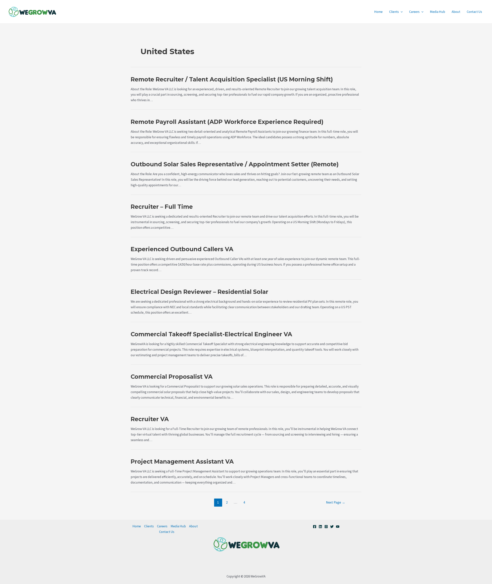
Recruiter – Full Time (162, 206)
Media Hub (437, 12)
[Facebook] (314, 526)
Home (378, 12)
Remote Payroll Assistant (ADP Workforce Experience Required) (227, 121)
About (456, 12)
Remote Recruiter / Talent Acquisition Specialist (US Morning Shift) (232, 79)
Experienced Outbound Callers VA (182, 249)
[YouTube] (337, 526)
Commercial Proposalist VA (172, 376)
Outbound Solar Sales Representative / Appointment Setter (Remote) (235, 164)
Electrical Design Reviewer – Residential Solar (199, 291)
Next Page (335, 502)
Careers (414, 12)
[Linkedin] (320, 526)
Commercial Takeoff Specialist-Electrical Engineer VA (211, 334)
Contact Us (474, 12)
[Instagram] (326, 526)
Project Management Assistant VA (182, 461)
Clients (394, 12)
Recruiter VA (150, 419)
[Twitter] (332, 526)
